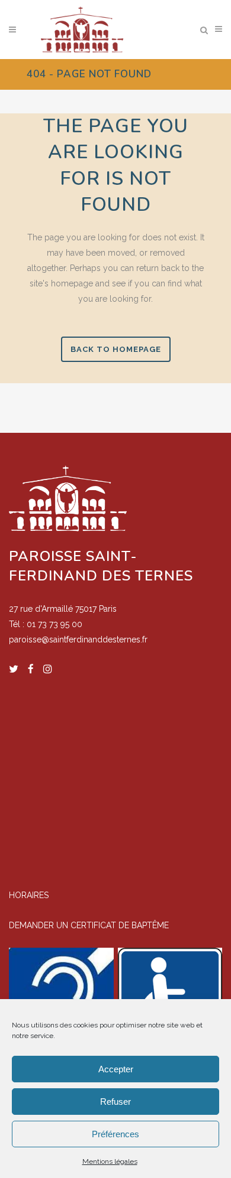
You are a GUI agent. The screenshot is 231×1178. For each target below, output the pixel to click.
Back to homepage (115, 349)
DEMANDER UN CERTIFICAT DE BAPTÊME (89, 925)
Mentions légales (109, 1161)
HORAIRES (29, 895)
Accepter (115, 1069)
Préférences (115, 1134)
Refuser (115, 1102)
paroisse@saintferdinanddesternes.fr (78, 639)
